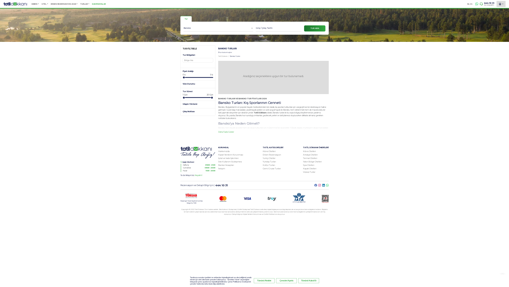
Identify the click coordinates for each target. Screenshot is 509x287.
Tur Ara (314, 28)
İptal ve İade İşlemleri (228, 158)
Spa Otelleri (308, 165)
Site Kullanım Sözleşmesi (230, 161)
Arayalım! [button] (198, 175)
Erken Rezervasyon (272, 154)
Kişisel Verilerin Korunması (230, 154)
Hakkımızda (224, 151)
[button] (35, 4)
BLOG (470, 4)
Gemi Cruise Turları (272, 168)
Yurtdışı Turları (269, 161)
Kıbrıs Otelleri (269, 151)
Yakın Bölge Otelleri (312, 161)
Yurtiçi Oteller (269, 158)
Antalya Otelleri (310, 154)
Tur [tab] (186, 19)
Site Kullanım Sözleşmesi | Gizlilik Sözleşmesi (234, 209)
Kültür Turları (269, 165)
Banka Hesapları (226, 165)
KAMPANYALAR (99, 4)
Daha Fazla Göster (226, 132)
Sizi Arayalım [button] (489, 5)
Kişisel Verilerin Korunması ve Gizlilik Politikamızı (260, 214)
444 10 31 (489, 3)
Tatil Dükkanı (223, 56)
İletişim (221, 168)
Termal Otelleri (310, 158)
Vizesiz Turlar (309, 172)
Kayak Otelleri (309, 168)
